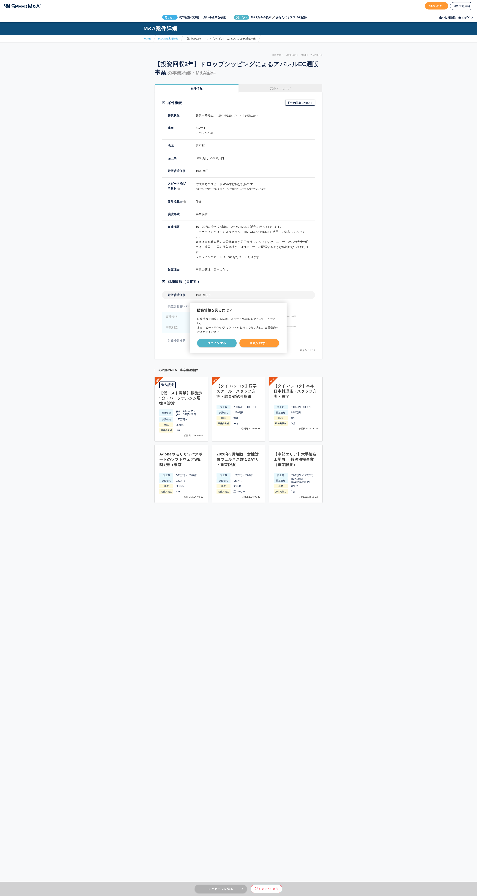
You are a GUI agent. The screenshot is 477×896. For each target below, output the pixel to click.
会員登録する (259, 343)
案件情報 (197, 88)
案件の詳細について (300, 102)
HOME (147, 38)
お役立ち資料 (461, 6)
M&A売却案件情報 (168, 38)
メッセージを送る (220, 888)
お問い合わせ (436, 5)
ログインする (216, 343)
